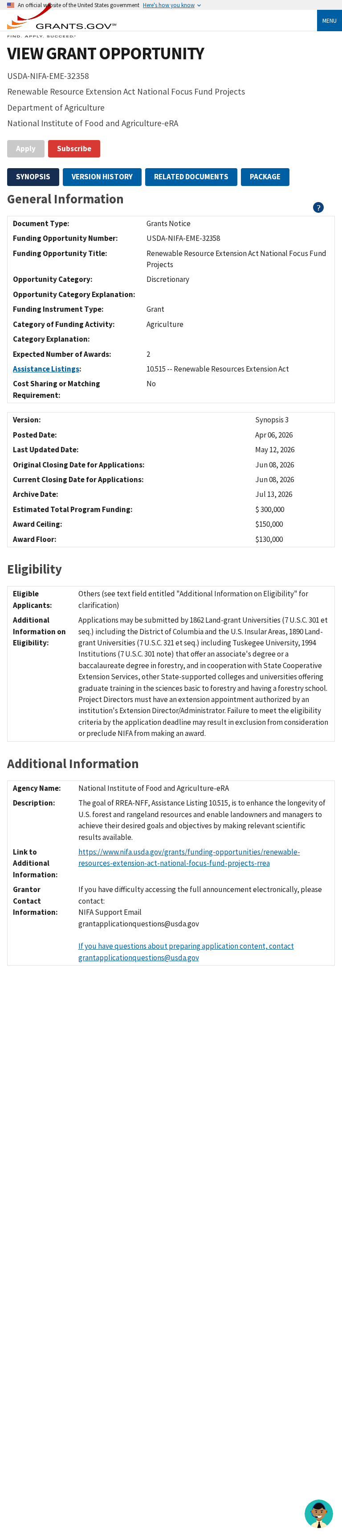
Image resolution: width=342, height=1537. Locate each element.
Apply (26, 148)
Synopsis (33, 177)
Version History (102, 177)
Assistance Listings (46, 369)
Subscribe (74, 148)
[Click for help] (318, 210)
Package (265, 177)
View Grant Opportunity (105, 53)
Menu (329, 21)
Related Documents (191, 177)
